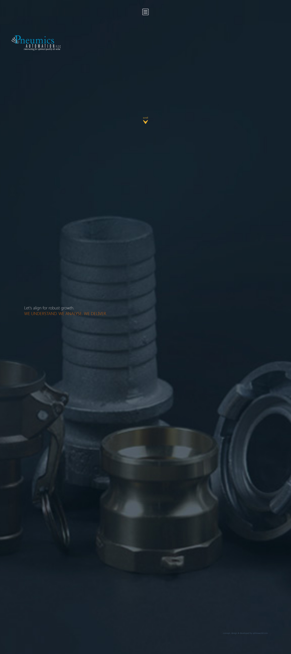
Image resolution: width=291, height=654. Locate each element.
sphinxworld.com (260, 633)
